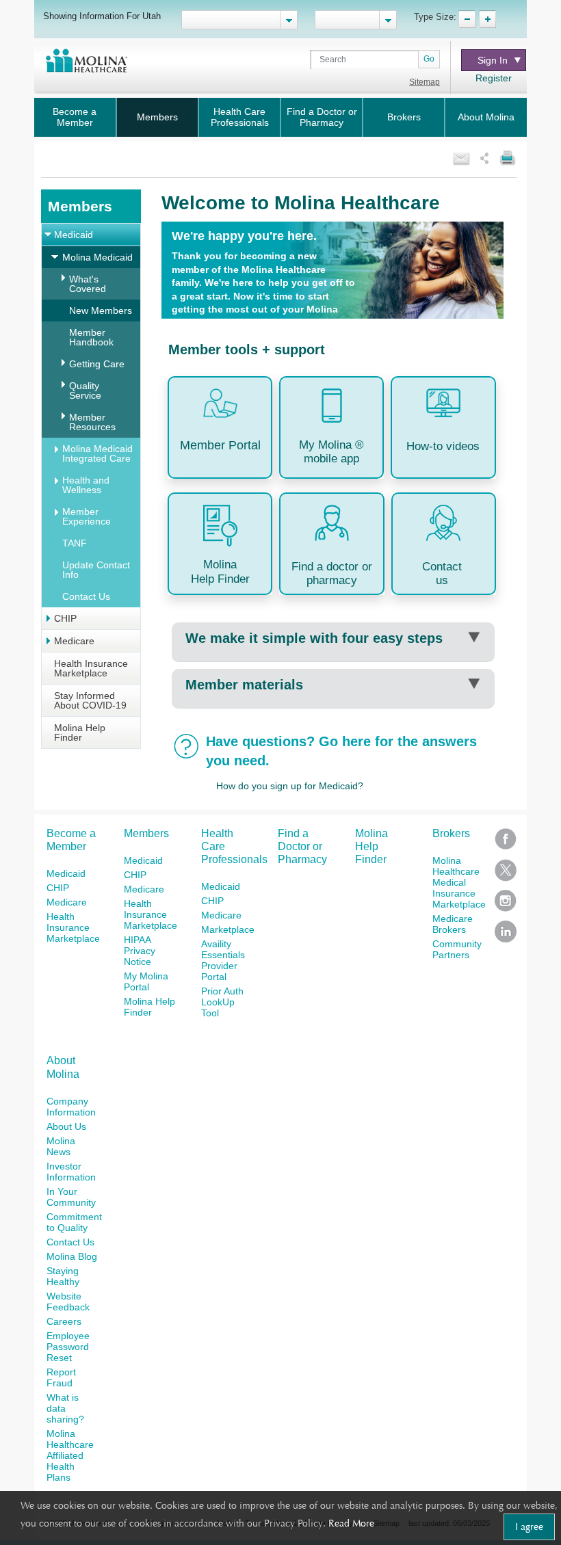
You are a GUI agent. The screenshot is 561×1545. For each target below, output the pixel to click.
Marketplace (228, 929)
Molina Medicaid (97, 257)
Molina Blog (72, 1256)
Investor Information (71, 1172)
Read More (351, 1523)
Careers (64, 1321)
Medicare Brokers (452, 924)
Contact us (442, 573)
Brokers (404, 116)
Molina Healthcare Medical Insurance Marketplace (459, 882)
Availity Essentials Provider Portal (223, 960)
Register (493, 77)
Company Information (71, 1107)
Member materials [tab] (244, 684)
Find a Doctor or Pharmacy (322, 117)
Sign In (493, 60)
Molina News (61, 1146)
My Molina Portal (146, 981)
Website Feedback (68, 1301)
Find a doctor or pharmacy (331, 573)
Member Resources (92, 422)
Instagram (506, 905)
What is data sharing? (65, 1408)
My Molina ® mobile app (331, 451)
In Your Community (71, 1197)
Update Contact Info (96, 569)
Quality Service (85, 390)
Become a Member (74, 117)
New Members (100, 310)
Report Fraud (61, 1377)
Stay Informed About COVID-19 (90, 700)
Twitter (506, 874)
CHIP (65, 618)
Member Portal (220, 445)
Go (428, 59)
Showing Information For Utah (102, 16)
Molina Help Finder (79, 732)
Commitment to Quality (74, 1222)
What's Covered (87, 284)
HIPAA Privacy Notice (139, 950)
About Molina (486, 116)
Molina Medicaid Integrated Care (97, 453)
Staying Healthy (63, 1276)
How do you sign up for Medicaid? (289, 785)
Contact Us (86, 596)
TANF (74, 543)
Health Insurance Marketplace (91, 668)
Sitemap (424, 82)
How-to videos (443, 446)
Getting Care (97, 363)
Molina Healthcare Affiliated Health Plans (70, 1455)
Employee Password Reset (68, 1346)
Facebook (506, 843)
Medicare (74, 640)
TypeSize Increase (487, 19)
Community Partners (457, 949)
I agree (529, 1526)
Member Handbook (91, 337)
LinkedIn (506, 936)
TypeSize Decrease (466, 19)
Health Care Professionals (240, 117)
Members (157, 116)
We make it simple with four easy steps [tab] (314, 638)
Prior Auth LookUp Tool (222, 1002)
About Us (66, 1126)
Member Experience (86, 516)
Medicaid (73, 234)
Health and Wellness (85, 485)
